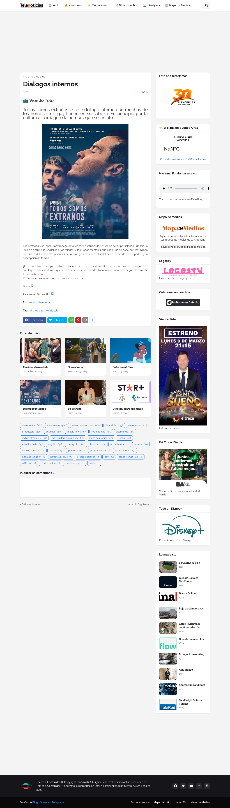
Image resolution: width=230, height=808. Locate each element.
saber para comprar (86, 425)
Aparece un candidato (192, 685)
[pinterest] (207, 786)
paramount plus (61, 457)
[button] (206, 5)
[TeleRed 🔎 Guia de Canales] (168, 704)
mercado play (74, 463)
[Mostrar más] (92, 320)
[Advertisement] (115, 42)
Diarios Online (187, 593)
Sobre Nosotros (140, 802)
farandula (114, 425)
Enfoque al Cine (123, 367)
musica (141, 444)
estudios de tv (32, 444)
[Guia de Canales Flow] (168, 643)
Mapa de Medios (200, 802)
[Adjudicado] (168, 674)
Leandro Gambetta (39, 302)
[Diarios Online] (168, 597)
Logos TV (180, 802)
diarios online (50, 463)
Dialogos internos (34, 408)
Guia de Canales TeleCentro (188, 580)
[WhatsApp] (71, 320)
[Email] (85, 320)
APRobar (29, 463)
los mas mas (101, 431)
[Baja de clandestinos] (168, 613)
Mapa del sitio (162, 802)
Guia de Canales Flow (191, 639)
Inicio (26, 76)
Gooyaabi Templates (52, 802)
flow (109, 457)
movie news (76, 431)
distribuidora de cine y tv (68, 438)
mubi (94, 463)
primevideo (76, 450)
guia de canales (33, 450)
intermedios (32, 425)
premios (54, 431)
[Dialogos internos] (40, 392)
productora (31, 431)
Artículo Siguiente (138, 504)
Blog (35, 802)
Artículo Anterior (31, 504)
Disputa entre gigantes (128, 408)
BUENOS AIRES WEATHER (183, 146)
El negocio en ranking (191, 654)
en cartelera (120, 444)
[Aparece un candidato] (168, 689)
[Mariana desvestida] (40, 350)
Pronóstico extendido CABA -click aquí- (183, 159)
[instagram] (199, 786)
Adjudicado (186, 669)
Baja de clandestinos (191, 608)
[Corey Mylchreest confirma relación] (168, 628)
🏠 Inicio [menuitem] (53, 5)
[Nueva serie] (85, 350)
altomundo (125, 431)
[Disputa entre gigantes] (130, 392)
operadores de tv (33, 457)
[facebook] (175, 786)
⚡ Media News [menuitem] (98, 5)
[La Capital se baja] (168, 567)
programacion (100, 450)
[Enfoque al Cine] (130, 350)
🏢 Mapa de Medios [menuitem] (177, 5)
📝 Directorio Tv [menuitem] (125, 5)
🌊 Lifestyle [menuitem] (150, 5)
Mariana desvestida (36, 367)
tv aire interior (125, 450)
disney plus (38, 76)
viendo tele (51, 310)
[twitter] (183, 786)
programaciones (88, 457)
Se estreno (75, 408)
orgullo (55, 444)
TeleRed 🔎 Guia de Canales (190, 702)
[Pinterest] (78, 320)
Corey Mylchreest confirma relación (189, 625)
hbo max (97, 444)
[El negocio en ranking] (168, 658)
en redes (136, 425)
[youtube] (191, 786)
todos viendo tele (130, 457)
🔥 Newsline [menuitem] (72, 5)
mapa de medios (101, 438)
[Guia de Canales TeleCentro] (168, 582)
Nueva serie (75, 367)
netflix (124, 438)
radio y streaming (34, 438)
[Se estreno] (85, 392)
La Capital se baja (189, 562)
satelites (56, 450)
